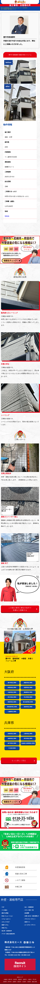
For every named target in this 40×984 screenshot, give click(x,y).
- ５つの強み (4, 910)
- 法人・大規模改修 (28, 907)
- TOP (2, 907)
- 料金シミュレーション (7, 916)
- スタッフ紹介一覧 (28, 910)
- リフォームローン (6, 919)
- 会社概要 (26, 913)
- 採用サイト (27, 922)
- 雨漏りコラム (4, 925)
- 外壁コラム (4, 928)
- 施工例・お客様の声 (6, 931)
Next (34, 640)
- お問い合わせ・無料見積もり (31, 916)
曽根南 (7, 216)
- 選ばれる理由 (4, 913)
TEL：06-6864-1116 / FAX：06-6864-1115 (17, 955)
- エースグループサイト (30, 925)
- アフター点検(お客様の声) (8, 933)
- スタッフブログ (5, 922)
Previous (7, 640)
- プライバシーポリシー (30, 919)
